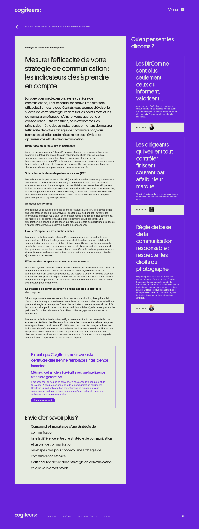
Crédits (67, 516)
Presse (108, 516)
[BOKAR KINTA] (151, 212)
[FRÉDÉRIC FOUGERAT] (151, 311)
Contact (52, 516)
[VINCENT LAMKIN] (151, 130)
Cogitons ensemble (43, 400)
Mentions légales (88, 516)
